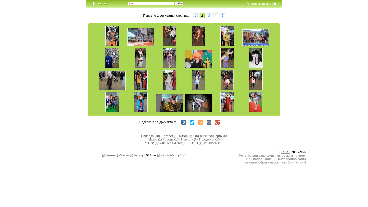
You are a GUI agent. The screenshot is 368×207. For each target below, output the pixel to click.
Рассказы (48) (213, 143)
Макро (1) (155, 139)
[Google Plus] (217, 122)
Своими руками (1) (173, 143)
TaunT (285, 152)
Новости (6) (189, 139)
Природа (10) (150, 136)
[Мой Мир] (209, 122)
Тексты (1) (195, 143)
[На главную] (93, 4)
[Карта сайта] (100, 4)
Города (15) (171, 139)
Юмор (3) (185, 136)
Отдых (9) (200, 136)
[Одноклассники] (200, 122)
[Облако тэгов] (106, 4)
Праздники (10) (210, 139)
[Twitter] (192, 122)
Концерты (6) (218, 136)
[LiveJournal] (225, 122)
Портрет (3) (169, 136)
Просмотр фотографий (262, 3)
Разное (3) (151, 143)
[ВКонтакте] (183, 122)
